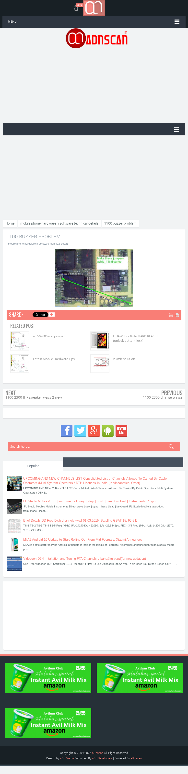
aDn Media (67, 758)
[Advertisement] (96, 85)
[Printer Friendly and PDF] (174, 315)
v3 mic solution (124, 359)
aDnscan (97, 753)
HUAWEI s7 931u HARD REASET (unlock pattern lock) (135, 338)
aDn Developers (102, 758)
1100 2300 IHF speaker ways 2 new (33, 397)
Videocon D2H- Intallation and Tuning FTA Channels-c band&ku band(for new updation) (84, 558)
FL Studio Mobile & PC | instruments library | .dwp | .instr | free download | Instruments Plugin (89, 501)
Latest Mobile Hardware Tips (54, 359)
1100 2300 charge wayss (163, 397)
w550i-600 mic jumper (49, 336)
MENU (12, 22)
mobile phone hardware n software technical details (38, 243)
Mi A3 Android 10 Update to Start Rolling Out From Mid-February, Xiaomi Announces (82, 539)
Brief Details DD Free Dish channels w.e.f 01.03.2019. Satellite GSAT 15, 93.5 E (80, 520)
